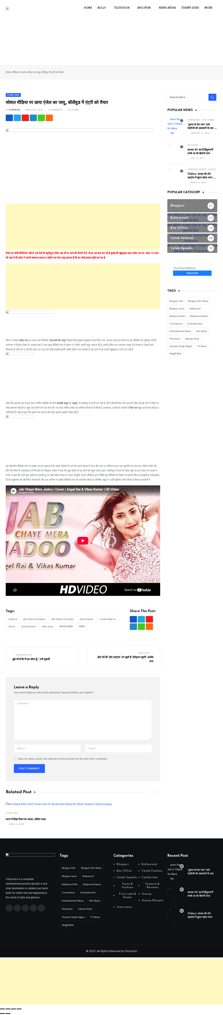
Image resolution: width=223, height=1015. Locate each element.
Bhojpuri (193, 145)
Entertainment (194, 323)
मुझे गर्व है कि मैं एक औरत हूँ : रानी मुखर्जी (31, 659)
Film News (201, 331)
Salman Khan (192, 338)
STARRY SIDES (190, 8)
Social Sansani (28, 626)
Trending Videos (197, 169)
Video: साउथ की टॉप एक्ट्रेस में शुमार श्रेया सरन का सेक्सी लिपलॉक (202, 177)
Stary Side (12, 813)
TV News (202, 346)
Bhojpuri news (176, 308)
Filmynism (174, 338)
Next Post (144, 653)
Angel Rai (12, 619)
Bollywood (194, 308)
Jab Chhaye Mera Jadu (63, 619)
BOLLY (102, 8)
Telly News (208, 120)
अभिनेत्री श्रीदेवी (66, 626)
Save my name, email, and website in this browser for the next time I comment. (62, 758)
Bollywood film (177, 316)
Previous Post (24, 655)
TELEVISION (122, 8)
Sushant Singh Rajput (180, 346)
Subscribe (192, 273)
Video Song (47, 626)
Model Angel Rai (108, 619)
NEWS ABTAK (167, 8)
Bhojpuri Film (176, 301)
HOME (88, 8)
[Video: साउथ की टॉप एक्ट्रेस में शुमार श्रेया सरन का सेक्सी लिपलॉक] (175, 175)
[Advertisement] (111, 40)
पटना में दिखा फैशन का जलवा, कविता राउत (26, 819)
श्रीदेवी (82, 626)
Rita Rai (11, 626)
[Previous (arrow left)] (2, 1013)
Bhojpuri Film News (198, 301)
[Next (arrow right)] (8, 1013)
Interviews (194, 120)
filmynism (14, 110)
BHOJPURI (144, 8)
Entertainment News (180, 331)
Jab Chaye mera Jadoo (34, 619)
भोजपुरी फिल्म (175, 353)
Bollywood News (199, 316)
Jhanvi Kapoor (87, 619)
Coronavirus (176, 323)
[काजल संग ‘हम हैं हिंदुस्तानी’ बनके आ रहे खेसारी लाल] (175, 151)
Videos (212, 169)
